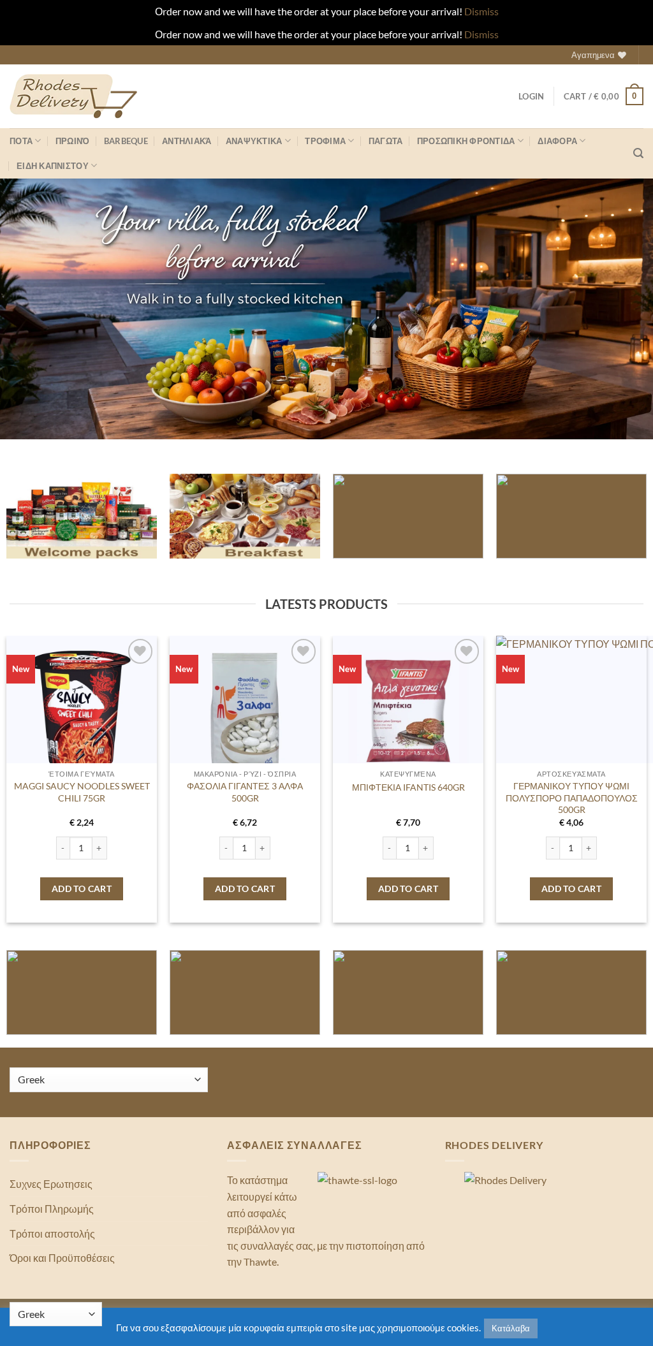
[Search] (638, 153)
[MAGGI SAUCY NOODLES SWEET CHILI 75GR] (81, 711)
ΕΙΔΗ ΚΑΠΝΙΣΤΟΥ (53, 166)
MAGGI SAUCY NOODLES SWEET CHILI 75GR (82, 791)
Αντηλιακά (186, 141)
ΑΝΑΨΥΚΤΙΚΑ (254, 141)
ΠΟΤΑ (21, 141)
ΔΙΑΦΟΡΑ (557, 141)
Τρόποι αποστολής (52, 1233)
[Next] (623, 752)
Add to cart (82, 888)
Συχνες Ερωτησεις (51, 1184)
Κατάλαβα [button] (511, 1328)
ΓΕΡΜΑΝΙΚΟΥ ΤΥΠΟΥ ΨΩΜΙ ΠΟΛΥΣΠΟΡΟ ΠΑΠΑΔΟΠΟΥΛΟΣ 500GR (572, 797)
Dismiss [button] (481, 11)
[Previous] (29, 752)
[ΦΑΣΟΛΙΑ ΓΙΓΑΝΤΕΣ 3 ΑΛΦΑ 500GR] (245, 711)
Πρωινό (72, 141)
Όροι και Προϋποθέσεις (62, 1258)
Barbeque (126, 141)
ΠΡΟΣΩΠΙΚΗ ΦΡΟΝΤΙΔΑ (466, 141)
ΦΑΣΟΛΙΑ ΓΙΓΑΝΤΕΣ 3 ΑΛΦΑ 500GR (245, 791)
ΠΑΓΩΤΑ (386, 141)
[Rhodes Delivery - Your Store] (73, 96)
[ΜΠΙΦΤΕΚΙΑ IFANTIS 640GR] (408, 711)
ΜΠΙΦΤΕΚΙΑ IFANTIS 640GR (408, 786)
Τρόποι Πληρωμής (52, 1209)
